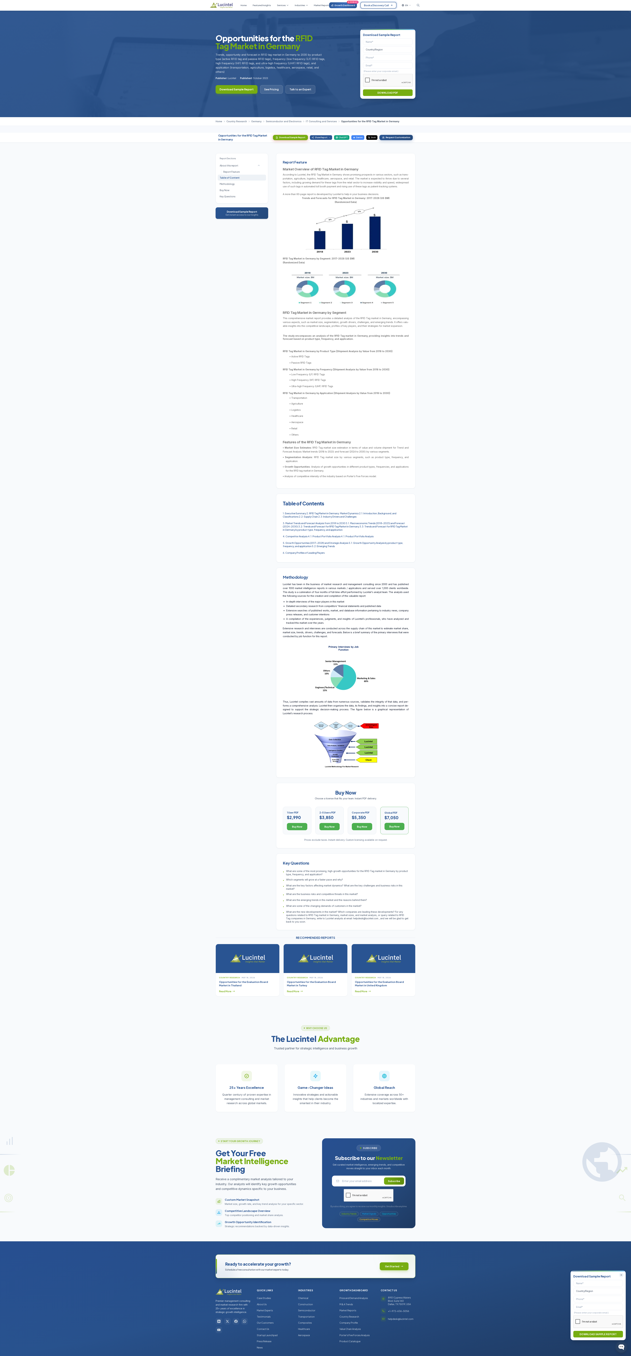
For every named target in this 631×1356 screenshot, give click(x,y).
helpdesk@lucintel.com (400, 1318)
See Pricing (271, 89)
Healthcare (304, 1328)
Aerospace (304, 1335)
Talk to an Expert (300, 89)
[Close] (621, 1275)
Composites (305, 1322)
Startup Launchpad (267, 1335)
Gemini (359, 137)
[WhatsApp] (244, 1321)
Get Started (392, 1266)
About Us (262, 1304)
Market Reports (347, 1310)
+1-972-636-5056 (398, 1311)
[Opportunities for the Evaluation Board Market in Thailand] (247, 958)
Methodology (227, 183)
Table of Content (230, 177)
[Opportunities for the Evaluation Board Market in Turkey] (315, 958)
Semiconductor (306, 1310)
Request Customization (398, 137)
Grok (373, 137)
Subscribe (394, 1181)
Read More (225, 991)
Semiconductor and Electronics (284, 121)
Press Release (264, 1341)
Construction (305, 1304)
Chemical (303, 1298)
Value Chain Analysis (350, 1328)
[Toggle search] (418, 5)
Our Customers (265, 1322)
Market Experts (265, 1310)
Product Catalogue (350, 1341)
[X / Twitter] (227, 1321)
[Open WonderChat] (621, 1347)
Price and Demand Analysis (353, 1298)
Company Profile (348, 1322)
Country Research (236, 121)
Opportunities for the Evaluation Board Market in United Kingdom (379, 983)
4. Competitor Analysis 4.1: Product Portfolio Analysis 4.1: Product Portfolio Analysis (328, 536)
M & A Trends (346, 1304)
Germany (256, 121)
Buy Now (224, 190)
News (260, 1347)
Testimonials (264, 1316)
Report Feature (231, 171)
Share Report (321, 137)
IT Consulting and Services (321, 121)
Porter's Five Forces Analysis (354, 1335)
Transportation (306, 1316)
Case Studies (264, 1298)
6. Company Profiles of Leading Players (304, 552)
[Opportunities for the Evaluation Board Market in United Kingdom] (383, 958)
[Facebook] (236, 1321)
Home (219, 121)
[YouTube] (219, 1330)
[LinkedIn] (219, 1321)
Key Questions (227, 196)
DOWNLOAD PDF (387, 92)
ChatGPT (343, 137)
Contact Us (263, 1328)
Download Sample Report (237, 89)
